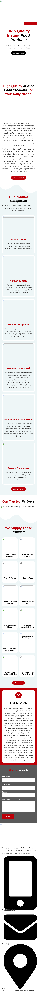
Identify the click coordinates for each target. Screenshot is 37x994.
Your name (6, 777)
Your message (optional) (11, 800)
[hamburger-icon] (30, 23)
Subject (4, 792)
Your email (6, 784)
